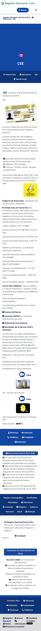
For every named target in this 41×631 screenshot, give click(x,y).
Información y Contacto (20, 625)
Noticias (31, 511)
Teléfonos (13, 437)
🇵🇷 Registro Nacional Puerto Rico (18, 522)
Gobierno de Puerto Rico (13, 201)
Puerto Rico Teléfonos (12, 286)
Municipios (13, 502)
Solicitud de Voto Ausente (15, 323)
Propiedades (28, 605)
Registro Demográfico (13, 498)
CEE (36, 74)
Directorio (9, 626)
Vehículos (28, 432)
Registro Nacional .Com (19, 3)
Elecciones (26, 74)
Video (28, 375)
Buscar (23, 10)
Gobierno (34, 507)
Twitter (31, 621)
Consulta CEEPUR (12, 316)
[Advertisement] (20, 39)
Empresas (21, 442)
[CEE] (20, 55)
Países (8, 624)
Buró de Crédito (13, 560)
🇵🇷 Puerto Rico (9, 74)
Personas (14, 432)
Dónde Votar (21, 79)
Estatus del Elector (12, 312)
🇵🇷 (24, 17)
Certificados (32, 498)
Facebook (21, 536)
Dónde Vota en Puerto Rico (16, 208)
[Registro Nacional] (36, 10)
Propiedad (28, 437)
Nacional (10, 511)
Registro (22, 507)
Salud (19, 511)
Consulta (9, 507)
